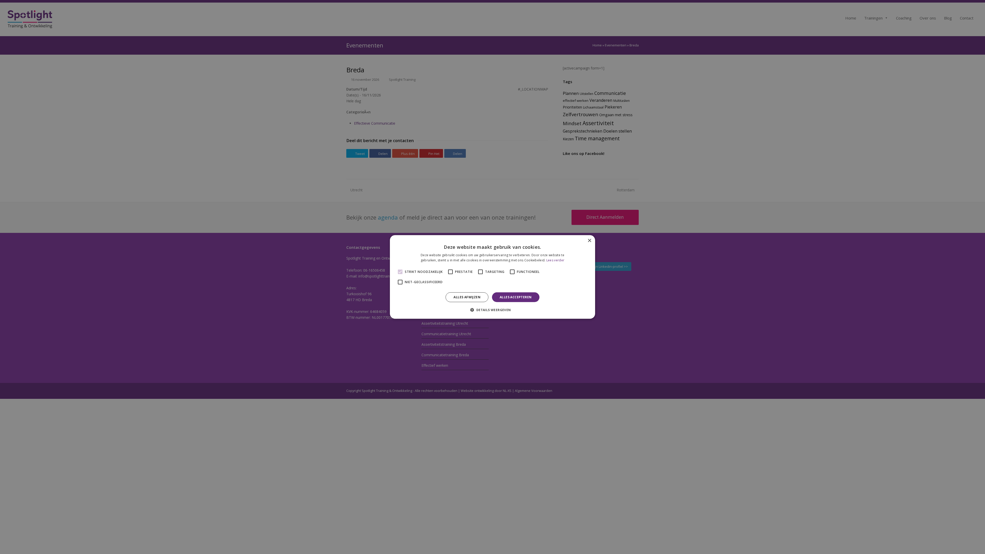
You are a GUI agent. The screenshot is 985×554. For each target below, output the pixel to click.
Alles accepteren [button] (515, 297)
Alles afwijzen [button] (467, 297)
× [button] (589, 241)
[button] (492, 309)
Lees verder (555, 260)
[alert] (492, 277)
